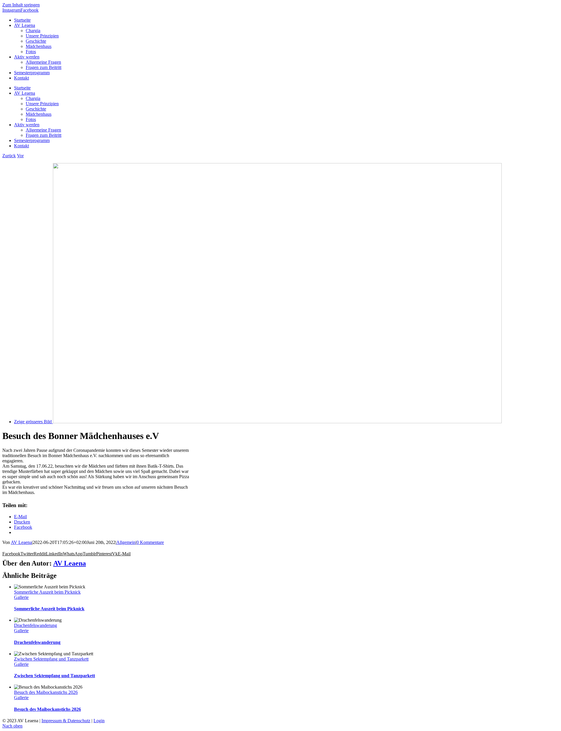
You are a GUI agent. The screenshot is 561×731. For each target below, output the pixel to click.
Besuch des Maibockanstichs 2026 (46, 692)
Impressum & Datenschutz (65, 720)
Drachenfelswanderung (35, 625)
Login (99, 720)
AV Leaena (21, 542)
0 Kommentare (150, 542)
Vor (20, 155)
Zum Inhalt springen (21, 4)
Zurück (9, 155)
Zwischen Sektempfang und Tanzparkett (51, 658)
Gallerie (21, 597)
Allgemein (126, 542)
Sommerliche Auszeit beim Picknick (47, 592)
